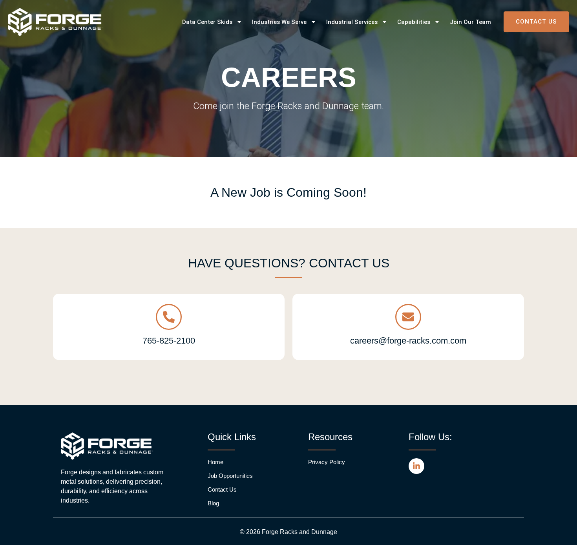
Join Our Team (470, 22)
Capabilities (413, 22)
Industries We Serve (279, 22)
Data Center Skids (207, 22)
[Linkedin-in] (416, 466)
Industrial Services (352, 22)
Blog (213, 503)
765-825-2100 (168, 341)
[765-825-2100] (169, 317)
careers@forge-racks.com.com (408, 341)
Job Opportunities (230, 475)
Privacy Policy (326, 462)
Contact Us (222, 489)
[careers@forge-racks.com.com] (408, 317)
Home (215, 462)
